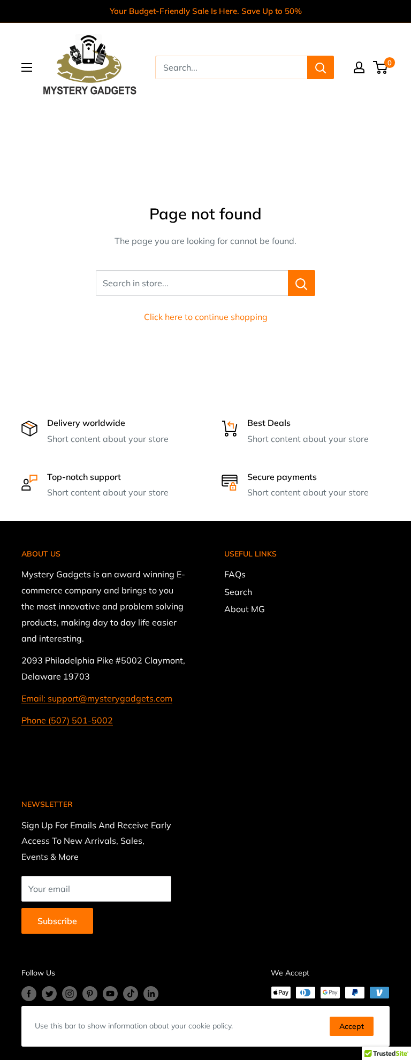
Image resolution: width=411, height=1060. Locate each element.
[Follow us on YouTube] (110, 994)
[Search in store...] (301, 283)
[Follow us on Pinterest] (89, 994)
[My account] (359, 67)
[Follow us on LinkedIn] (150, 994)
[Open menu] (26, 67)
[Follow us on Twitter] (49, 994)
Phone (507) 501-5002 (67, 720)
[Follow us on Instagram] (69, 994)
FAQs (235, 574)
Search (238, 591)
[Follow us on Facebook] (28, 994)
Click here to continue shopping (206, 316)
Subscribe (57, 921)
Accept (351, 1026)
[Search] (320, 67)
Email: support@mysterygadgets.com (96, 698)
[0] (380, 67)
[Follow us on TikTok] (130, 994)
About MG (244, 609)
